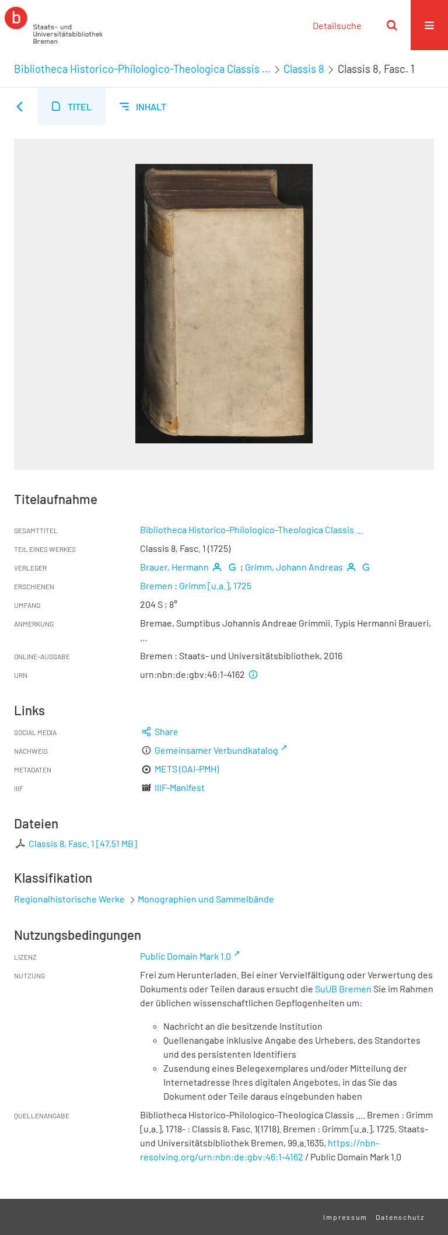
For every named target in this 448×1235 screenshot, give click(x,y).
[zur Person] (217, 566)
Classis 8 (304, 68)
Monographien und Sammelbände (206, 898)
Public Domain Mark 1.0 (185, 955)
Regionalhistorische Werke (70, 898)
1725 (242, 585)
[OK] (392, 25)
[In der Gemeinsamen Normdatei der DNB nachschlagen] (231, 566)
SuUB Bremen (343, 988)
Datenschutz (400, 1217)
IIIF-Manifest (180, 787)
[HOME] (54, 25)
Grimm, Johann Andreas (294, 566)
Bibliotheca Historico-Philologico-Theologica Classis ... (142, 68)
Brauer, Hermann (174, 566)
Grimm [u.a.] (204, 585)
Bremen (156, 585)
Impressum (345, 1217)
